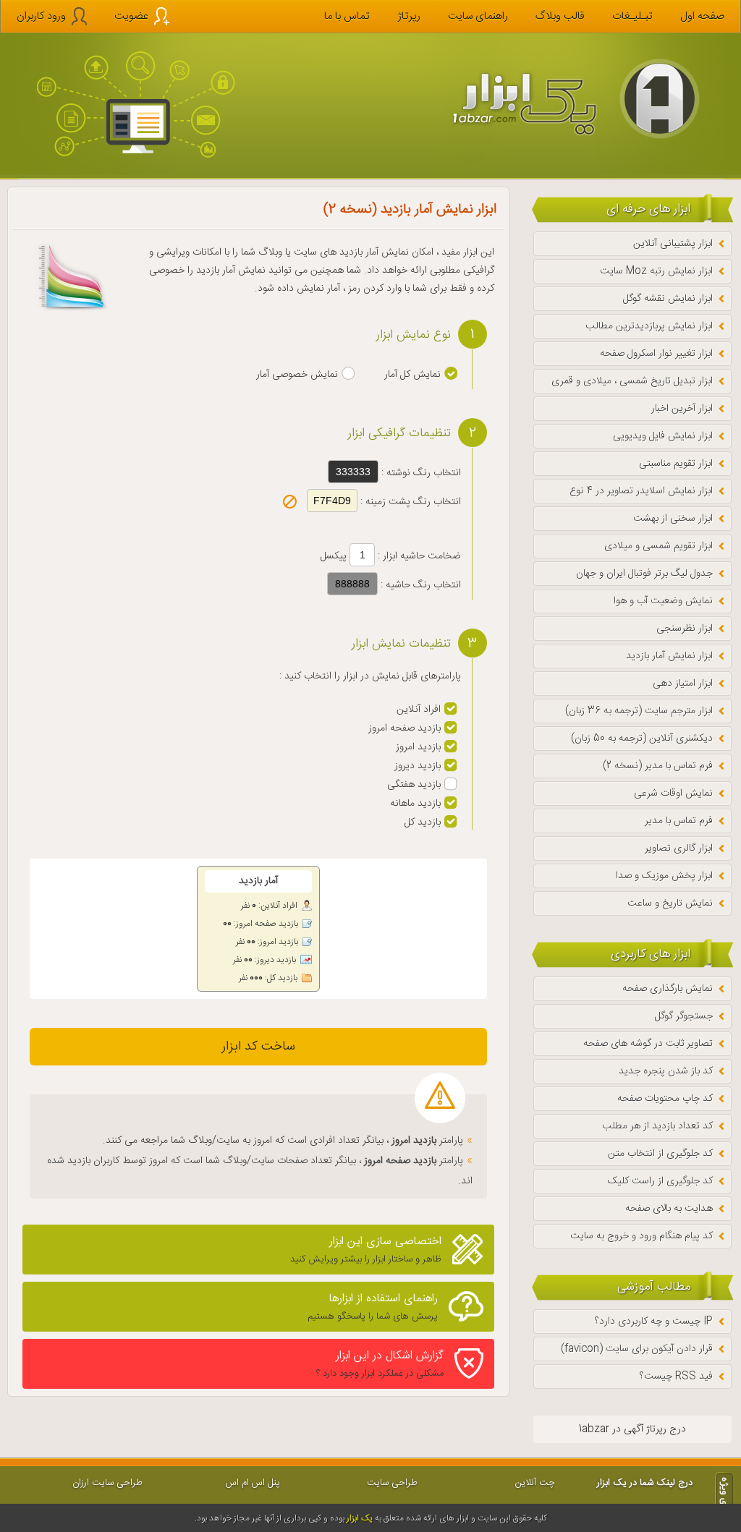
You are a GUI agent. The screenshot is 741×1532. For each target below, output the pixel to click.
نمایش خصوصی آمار (297, 374)
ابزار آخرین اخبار (682, 408)
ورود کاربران (41, 16)
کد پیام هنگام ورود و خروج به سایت (641, 1236)
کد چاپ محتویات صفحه (665, 1098)
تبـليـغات (632, 16)
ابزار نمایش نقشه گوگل (668, 298)
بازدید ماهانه (415, 803)
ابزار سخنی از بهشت (673, 518)
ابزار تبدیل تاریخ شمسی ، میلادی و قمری (632, 381)
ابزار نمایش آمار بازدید (669, 656)
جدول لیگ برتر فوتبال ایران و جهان (644, 573)
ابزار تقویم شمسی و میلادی (658, 546)
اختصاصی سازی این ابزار (365, 1249)
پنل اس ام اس (253, 1483)
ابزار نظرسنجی (684, 628)
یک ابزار (360, 1518)
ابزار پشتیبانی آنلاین (673, 243)
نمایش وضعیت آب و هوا (663, 601)
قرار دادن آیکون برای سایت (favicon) (637, 1349)
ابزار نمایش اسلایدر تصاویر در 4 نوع (641, 491)
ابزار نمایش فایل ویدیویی (663, 436)
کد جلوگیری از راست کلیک (660, 1181)
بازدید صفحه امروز (404, 728)
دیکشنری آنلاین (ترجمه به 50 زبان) (642, 738)
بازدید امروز (418, 747)
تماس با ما (347, 16)
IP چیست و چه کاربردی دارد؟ (654, 1321)
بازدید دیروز (417, 766)
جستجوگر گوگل (684, 1016)
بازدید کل (423, 822)
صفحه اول (702, 16)
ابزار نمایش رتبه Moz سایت (656, 271)
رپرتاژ (408, 16)
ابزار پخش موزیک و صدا (664, 876)
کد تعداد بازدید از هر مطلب (657, 1126)
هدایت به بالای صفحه (669, 1208)
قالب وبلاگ (560, 16)
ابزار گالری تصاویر (679, 848)
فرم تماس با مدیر (679, 821)
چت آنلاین (535, 1483)
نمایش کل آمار (412, 374)
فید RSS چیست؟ (676, 1376)
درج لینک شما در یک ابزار (645, 1483)
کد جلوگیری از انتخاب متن (660, 1153)
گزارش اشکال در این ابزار (380, 1364)
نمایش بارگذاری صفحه (667, 988)
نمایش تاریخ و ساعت (670, 903)
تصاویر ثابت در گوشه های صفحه (648, 1043)
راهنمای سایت (478, 16)
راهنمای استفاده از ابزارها (373, 1306)
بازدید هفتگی (414, 784)
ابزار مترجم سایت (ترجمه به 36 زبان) (639, 711)
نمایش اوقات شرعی (673, 793)
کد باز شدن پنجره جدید (666, 1071)
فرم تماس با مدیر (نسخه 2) (658, 766)
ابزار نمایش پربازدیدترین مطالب (649, 326)
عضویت (131, 16)
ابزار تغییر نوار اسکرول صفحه (656, 353)
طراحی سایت (392, 1483)
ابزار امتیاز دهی (683, 683)
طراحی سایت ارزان (107, 1483)
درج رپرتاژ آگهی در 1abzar (632, 1429)
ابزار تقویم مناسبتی (676, 463)
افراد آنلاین (419, 709)
